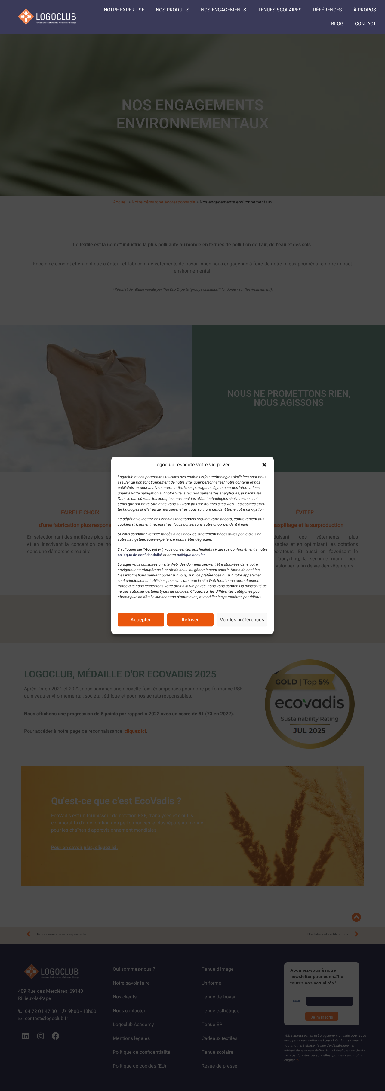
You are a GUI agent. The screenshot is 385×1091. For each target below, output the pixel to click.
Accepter (141, 619)
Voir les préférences (242, 619)
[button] (264, 465)
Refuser (190, 619)
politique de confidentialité (140, 554)
